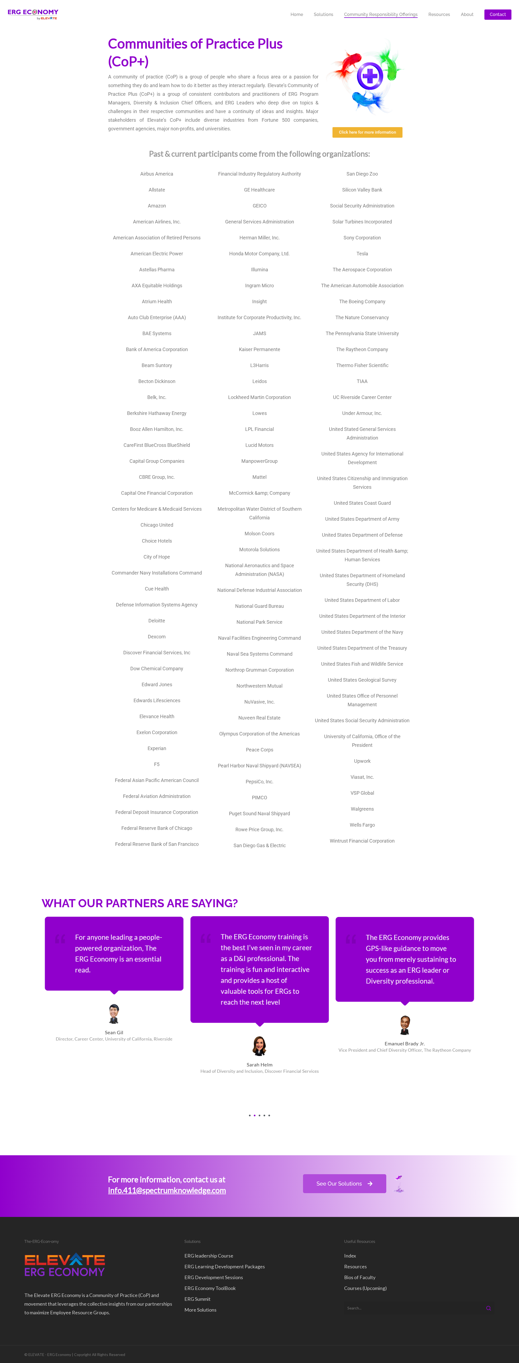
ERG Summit (197, 1299)
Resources (355, 1266)
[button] (250, 1115)
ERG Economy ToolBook (210, 1288)
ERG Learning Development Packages (224, 1266)
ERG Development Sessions (213, 1277)
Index (350, 1256)
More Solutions (200, 1310)
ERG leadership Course (208, 1256)
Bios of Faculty (359, 1277)
